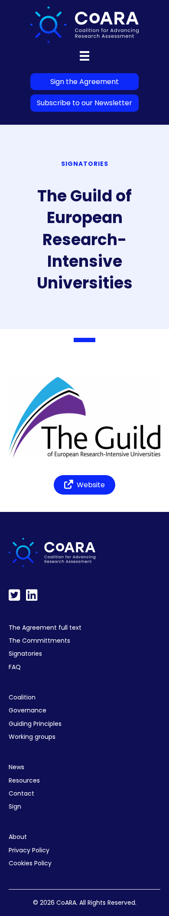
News (16, 767)
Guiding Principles (35, 723)
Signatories (25, 653)
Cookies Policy (30, 863)
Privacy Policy (29, 850)
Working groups (32, 736)
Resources (24, 780)
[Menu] (84, 56)
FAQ (15, 667)
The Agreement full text (45, 627)
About (18, 836)
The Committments (39, 640)
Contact (21, 793)
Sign (15, 806)
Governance (27, 710)
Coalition (22, 697)
